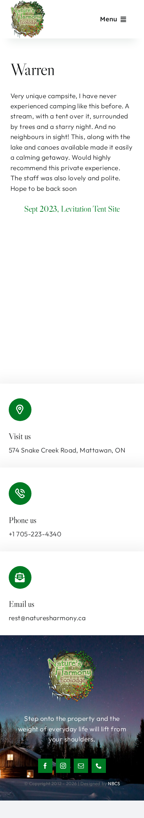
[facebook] (45, 766)
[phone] (99, 766)
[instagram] (63, 766)
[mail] (81, 766)
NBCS (114, 783)
